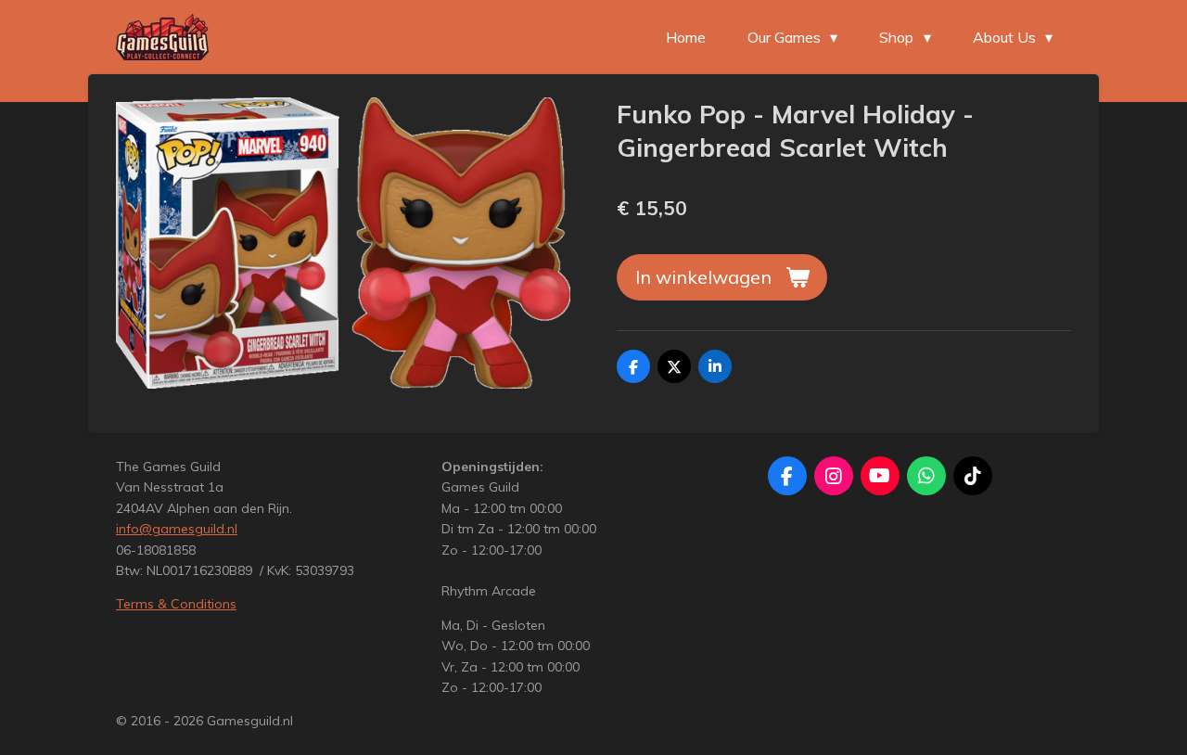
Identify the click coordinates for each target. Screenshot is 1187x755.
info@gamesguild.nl (176, 528)
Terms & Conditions (176, 603)
